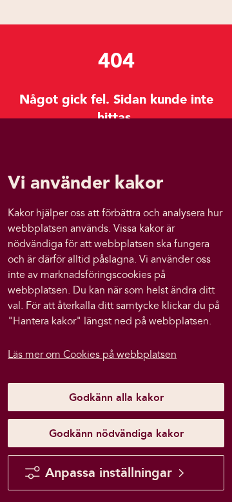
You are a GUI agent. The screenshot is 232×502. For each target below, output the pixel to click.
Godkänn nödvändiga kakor (116, 433)
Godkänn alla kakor (116, 397)
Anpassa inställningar (108, 472)
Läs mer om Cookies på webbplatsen (92, 354)
